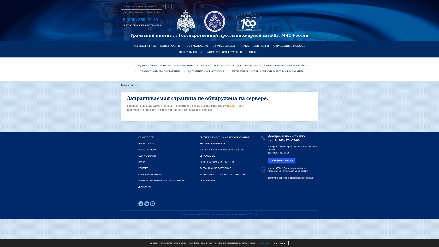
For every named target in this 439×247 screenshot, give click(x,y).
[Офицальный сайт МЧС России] (186, 21)
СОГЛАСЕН (280, 243)
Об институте (145, 46)
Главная (125, 85)
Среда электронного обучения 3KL (140, 6)
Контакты (261, 46)
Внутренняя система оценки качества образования (268, 71)
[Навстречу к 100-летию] (248, 21)
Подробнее (263, 243)
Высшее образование (215, 65)
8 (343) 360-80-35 (280, 153)
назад (231, 105)
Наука (244, 46)
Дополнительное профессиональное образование (272, 65)
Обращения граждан (289, 46)
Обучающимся (223, 46)
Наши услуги (170, 46)
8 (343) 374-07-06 (287, 140)
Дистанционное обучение (206, 71)
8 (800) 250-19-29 (140, 19)
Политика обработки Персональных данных (290, 178)
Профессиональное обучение (160, 71)
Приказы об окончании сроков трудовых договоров (219, 52)
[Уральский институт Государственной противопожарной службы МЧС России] (214, 21)
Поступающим (196, 46)
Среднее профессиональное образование (164, 65)
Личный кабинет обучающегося (144, 12)
